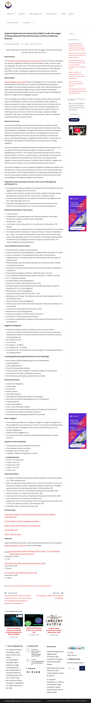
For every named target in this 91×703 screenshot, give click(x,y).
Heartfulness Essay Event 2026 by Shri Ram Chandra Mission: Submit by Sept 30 (77, 55)
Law (14, 586)
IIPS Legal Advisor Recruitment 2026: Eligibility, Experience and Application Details (77, 91)
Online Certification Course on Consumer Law (34, 630)
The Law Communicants (44, 586)
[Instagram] (30, 672)
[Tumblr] (34, 672)
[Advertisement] (77, 165)
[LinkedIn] (32, 672)
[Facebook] (27, 672)
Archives (70, 653)
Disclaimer (54, 701)
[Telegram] (39, 672)
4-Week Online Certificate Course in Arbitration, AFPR (54, 630)
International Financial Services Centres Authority (25, 61)
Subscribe (74, 120)
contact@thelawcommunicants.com (37, 663)
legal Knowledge (24, 586)
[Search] (82, 668)
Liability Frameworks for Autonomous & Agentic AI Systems (76, 84)
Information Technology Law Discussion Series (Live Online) (25, 563)
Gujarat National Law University (15, 82)
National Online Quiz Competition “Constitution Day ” (23, 526)
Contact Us (83, 701)
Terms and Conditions (64, 701)
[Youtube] (37, 672)
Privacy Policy (75, 701)
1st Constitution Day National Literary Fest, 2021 (21, 573)
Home (48, 701)
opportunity (33, 586)
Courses (26, 44)
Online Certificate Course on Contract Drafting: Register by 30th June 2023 (14, 631)
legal (17, 586)
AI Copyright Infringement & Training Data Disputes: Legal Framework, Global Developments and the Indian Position (77, 65)
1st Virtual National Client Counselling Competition (22, 521)
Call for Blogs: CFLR (11, 530)
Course (10, 586)
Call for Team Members (13, 534)
